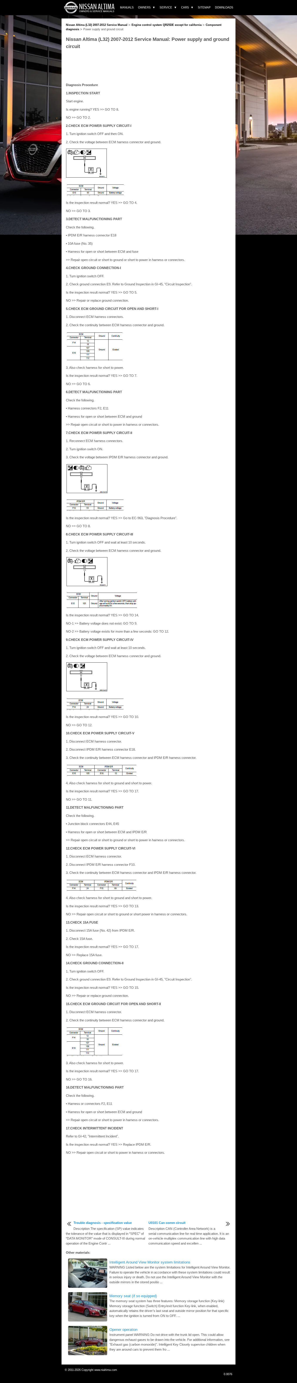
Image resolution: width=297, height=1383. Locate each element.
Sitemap (204, 7)
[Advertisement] (148, 66)
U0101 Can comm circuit (166, 1223)
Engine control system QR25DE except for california (167, 25)
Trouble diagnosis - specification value (102, 1223)
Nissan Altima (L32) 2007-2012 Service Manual (96, 25)
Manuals (127, 7)
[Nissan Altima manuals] (90, 12)
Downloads (224, 7)
